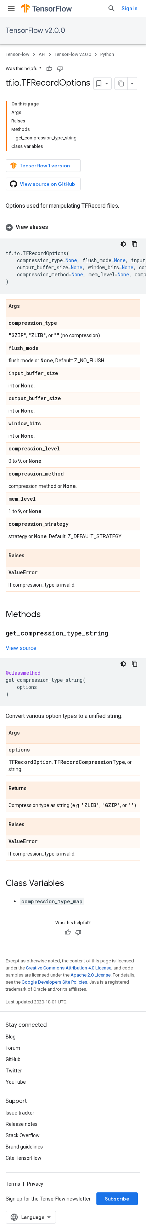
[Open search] (111, 8)
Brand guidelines (24, 1147)
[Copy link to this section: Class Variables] (71, 884)
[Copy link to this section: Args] (27, 306)
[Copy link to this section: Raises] (31, 556)
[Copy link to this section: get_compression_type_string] (115, 633)
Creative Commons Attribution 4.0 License (68, 968)
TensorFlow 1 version (45, 165)
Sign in (129, 8)
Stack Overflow (23, 1135)
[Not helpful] (60, 68)
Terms (13, 1184)
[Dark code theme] (123, 244)
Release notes (22, 1124)
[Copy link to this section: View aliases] (55, 227)
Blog (11, 1037)
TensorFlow (17, 54)
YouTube (16, 1082)
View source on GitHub (47, 184)
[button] (73, 227)
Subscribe (117, 1199)
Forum (13, 1048)
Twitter (14, 1070)
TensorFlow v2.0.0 (35, 30)
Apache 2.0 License (91, 975)
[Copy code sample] (134, 244)
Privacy (35, 1184)
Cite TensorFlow (23, 1158)
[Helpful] (49, 68)
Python (107, 54)
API (42, 54)
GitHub (13, 1059)
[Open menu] (11, 8)
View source (21, 648)
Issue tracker (20, 1113)
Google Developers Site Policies (54, 982)
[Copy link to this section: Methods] (48, 615)
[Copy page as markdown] (121, 83)
